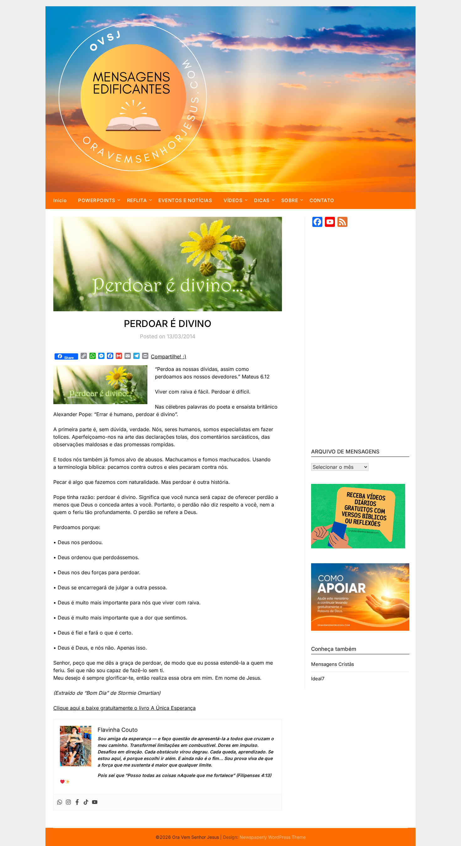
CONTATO (322, 200)
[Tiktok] (86, 802)
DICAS (262, 200)
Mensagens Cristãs (332, 664)
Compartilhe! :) (168, 356)
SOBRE (289, 200)
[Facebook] (77, 802)
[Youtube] (95, 802)
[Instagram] (68, 802)
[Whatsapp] (59, 802)
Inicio (59, 200)
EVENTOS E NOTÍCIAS (185, 200)
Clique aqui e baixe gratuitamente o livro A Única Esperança (124, 708)
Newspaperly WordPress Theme (273, 837)
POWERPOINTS (96, 200)
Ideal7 (317, 679)
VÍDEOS (233, 200)
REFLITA (137, 200)
